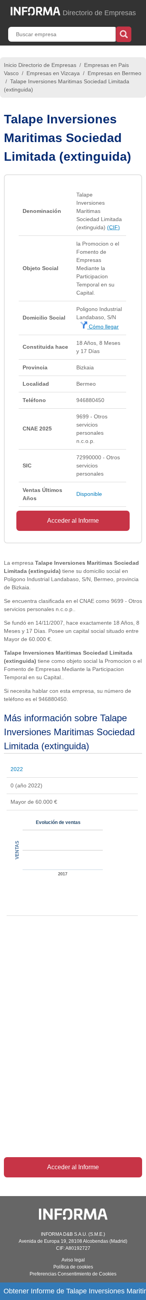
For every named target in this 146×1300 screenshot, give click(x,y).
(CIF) (113, 227)
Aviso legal (73, 1260)
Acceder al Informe (73, 520)
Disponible (89, 494)
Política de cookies (73, 1267)
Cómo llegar (103, 326)
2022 (17, 769)
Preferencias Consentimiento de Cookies (73, 1274)
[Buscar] (123, 33)
